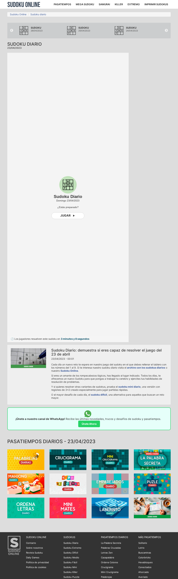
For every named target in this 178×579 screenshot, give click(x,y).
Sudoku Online (23, 4)
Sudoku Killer (70, 572)
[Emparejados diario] (110, 483)
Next (166, 30)
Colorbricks (144, 557)
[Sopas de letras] (68, 483)
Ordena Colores (109, 562)
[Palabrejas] (25, 459)
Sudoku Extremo (72, 547)
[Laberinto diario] (110, 507)
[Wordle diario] (152, 459)
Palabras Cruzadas (111, 547)
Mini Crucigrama (109, 572)
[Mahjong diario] (25, 483)
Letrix (141, 547)
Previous (11, 30)
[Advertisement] (156, 105)
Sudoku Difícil (70, 552)
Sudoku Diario (70, 543)
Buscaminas (144, 552)
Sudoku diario (38, 14)
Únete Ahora (89, 423)
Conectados (144, 567)
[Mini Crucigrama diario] (110, 459)
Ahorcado (143, 572)
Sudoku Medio (71, 557)
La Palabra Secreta (111, 543)
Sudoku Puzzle (71, 577)
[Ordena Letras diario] (25, 507)
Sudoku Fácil (70, 562)
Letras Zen (107, 552)
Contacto (31, 543)
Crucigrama (107, 567)
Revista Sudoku (34, 552)
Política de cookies (36, 567)
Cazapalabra (107, 557)
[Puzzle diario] (152, 483)
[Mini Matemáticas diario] (68, 507)
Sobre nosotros (34, 547)
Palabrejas (106, 577)
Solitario (142, 543)
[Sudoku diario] (152, 507)
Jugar (65, 215)
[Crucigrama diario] (68, 459)
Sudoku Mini (70, 567)
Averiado (143, 577)
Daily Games (32, 557)
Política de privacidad (37, 562)
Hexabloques (145, 562)
